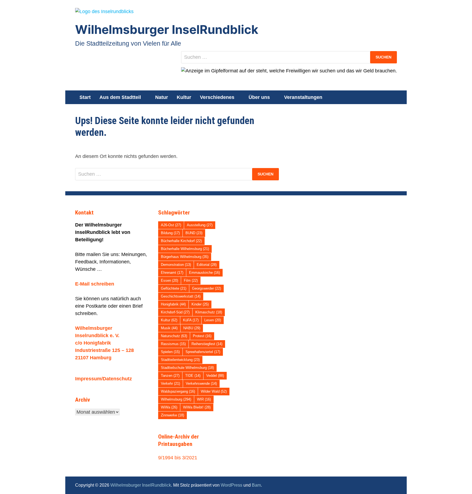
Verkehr (170, 383)
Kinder (200, 304)
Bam (256, 485)
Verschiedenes (217, 97)
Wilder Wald (214, 391)
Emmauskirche (204, 272)
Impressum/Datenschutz (103, 378)
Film (191, 280)
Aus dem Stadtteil (120, 97)
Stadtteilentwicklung (180, 360)
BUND (193, 233)
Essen (169, 280)
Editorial (207, 265)
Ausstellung (200, 225)
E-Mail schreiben (94, 284)
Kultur (184, 97)
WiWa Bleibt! (197, 407)
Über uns (259, 97)
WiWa (169, 407)
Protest (202, 336)
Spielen (170, 352)
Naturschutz (174, 336)
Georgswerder (206, 288)
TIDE (192, 376)
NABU (191, 328)
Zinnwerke (172, 415)
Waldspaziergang (178, 391)
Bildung (170, 233)
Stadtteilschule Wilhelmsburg (187, 368)
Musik (169, 328)
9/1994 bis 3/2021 (177, 457)
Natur (161, 97)
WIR (204, 399)
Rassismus (173, 344)
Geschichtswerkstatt (180, 296)
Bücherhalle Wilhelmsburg (185, 249)
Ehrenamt (172, 272)
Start (85, 97)
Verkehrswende (201, 383)
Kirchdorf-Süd (175, 312)
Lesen (212, 320)
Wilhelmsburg (176, 399)
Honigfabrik (173, 304)
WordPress (231, 485)
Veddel (215, 376)
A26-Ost (171, 225)
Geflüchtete (173, 288)
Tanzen (170, 376)
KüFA (191, 320)
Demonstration (176, 265)
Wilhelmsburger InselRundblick (166, 29)
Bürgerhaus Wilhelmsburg (184, 257)
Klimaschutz (208, 312)
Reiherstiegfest (206, 344)
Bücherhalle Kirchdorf (181, 241)
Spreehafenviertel (202, 352)
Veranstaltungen (303, 97)
